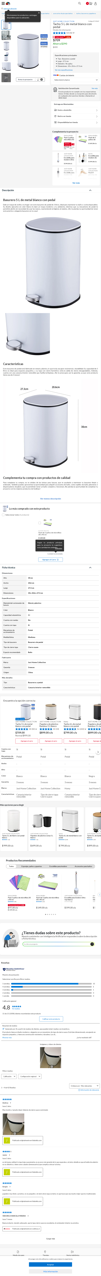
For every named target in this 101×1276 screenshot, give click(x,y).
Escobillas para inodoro (58, 866)
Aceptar (50, 1264)
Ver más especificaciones (64, 70)
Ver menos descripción (50, 499)
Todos (11, 866)
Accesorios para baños (83, 866)
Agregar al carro (27, 741)
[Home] (8, 4)
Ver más (76, 183)
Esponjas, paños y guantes (32, 866)
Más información (50, 1271)
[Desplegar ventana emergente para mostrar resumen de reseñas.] (73, 33)
